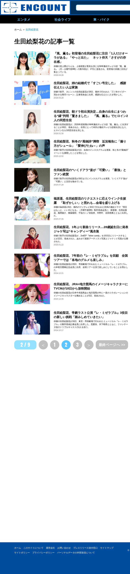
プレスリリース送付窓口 (85, 548)
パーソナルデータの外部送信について (76, 552)
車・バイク (101, 19)
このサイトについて (33, 548)
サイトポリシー (22, 552)
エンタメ (23, 19)
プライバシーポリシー (43, 552)
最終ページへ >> (112, 345)
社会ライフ (63, 19)
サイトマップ (107, 548)
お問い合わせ (64, 548)
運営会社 (50, 548)
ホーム (17, 548)
